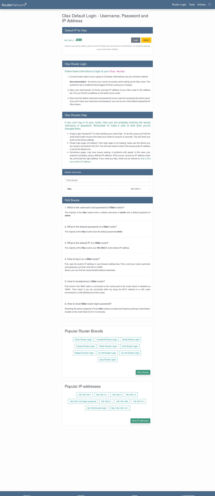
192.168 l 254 (122, 401)
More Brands (143, 372)
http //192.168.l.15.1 (119, 408)
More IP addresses (140, 420)
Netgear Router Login (84, 352)
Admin (146, 40)
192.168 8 (116, 394)
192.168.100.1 (84, 394)
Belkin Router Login (108, 346)
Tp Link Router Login (130, 352)
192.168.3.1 (106, 401)
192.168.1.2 (130, 394)
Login (135, 40)
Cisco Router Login (83, 339)
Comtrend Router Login (107, 339)
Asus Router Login (107, 359)
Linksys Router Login (85, 346)
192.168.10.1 (138, 401)
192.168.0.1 (69, 40)
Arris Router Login (130, 346)
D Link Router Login (107, 352)
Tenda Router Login (130, 339)
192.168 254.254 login (96, 408)
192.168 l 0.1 (101, 394)
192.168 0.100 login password (83, 401)
